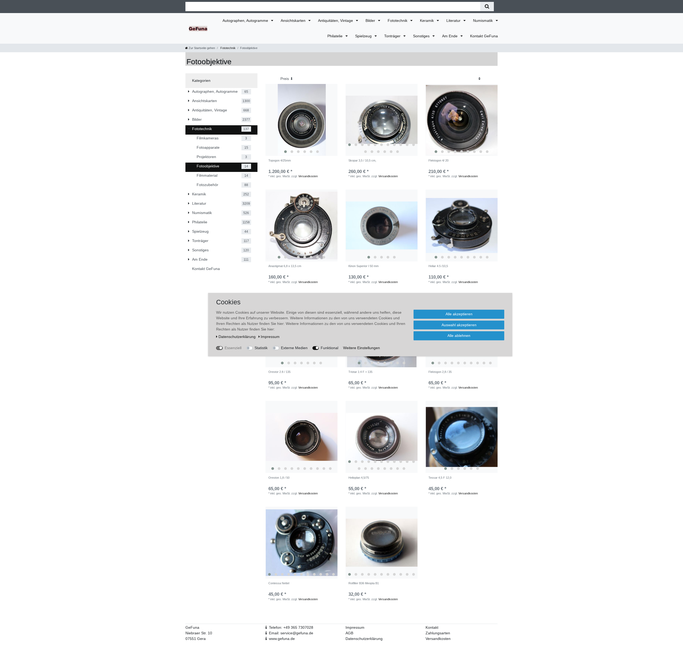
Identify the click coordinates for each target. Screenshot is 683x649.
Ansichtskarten (294, 20)
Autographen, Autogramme (246, 20)
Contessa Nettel (278, 583)
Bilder (371, 20)
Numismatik (483, 20)
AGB (349, 633)
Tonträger (393, 36)
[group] (301, 120)
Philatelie (335, 36)
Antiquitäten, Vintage (336, 20)
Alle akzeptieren (459, 314)
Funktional (329, 347)
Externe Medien (294, 347)
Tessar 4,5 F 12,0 (439, 477)
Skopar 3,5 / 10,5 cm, (362, 160)
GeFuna (192, 627)
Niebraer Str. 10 (198, 633)
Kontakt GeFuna (484, 36)
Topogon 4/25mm (279, 160)
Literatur (454, 20)
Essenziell (233, 347)
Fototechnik (398, 20)
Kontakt (432, 627)
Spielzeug (364, 36)
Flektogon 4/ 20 (438, 160)
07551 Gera (195, 638)
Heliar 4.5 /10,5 (438, 266)
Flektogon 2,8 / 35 (440, 371)
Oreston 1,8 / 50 (278, 477)
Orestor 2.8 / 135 (279, 371)
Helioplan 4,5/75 (358, 477)
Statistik (261, 347)
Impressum (355, 627)
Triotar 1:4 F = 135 (360, 371)
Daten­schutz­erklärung (238, 336)
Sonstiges (422, 36)
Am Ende (450, 36)
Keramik (427, 20)
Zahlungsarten (438, 633)
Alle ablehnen (458, 335)
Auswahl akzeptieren (459, 325)
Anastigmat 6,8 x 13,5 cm (284, 266)
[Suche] (487, 6)
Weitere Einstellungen (361, 347)
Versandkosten (308, 176)
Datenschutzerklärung (364, 638)
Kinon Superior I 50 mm (363, 266)
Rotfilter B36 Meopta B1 (363, 583)
